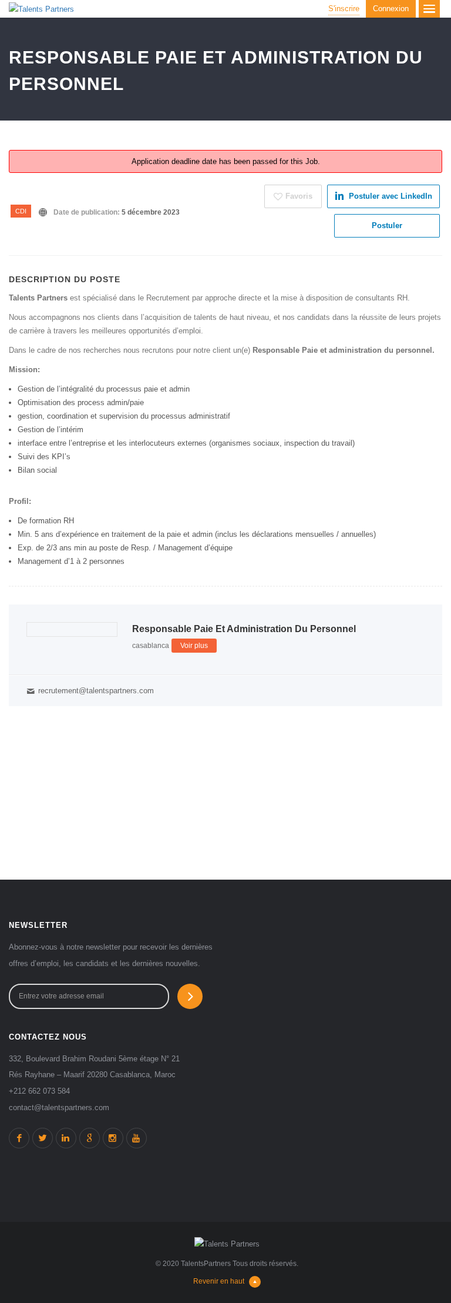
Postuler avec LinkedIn (390, 196)
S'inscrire (343, 8)
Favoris (298, 196)
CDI (20, 211)
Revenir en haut (218, 1281)
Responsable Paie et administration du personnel (244, 629)
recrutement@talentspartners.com (96, 690)
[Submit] (190, 996)
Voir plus (194, 646)
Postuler (387, 225)
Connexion (391, 8)
